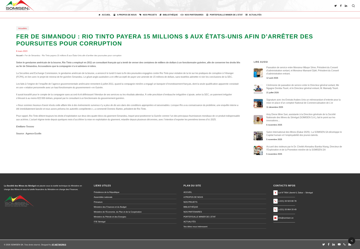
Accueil (19, 55)
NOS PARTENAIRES (193, 212)
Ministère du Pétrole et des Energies (110, 217)
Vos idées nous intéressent (195, 226)
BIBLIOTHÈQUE (191, 207)
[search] (353, 5)
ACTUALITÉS (190, 222)
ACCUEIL (188, 192)
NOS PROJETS (190, 202)
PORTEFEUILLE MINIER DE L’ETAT (200, 217)
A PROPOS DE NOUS (193, 197)
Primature (98, 202)
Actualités (22, 28)
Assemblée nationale (103, 197)
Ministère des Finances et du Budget (110, 207)
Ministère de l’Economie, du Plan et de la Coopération (118, 212)
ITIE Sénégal (99, 222)
